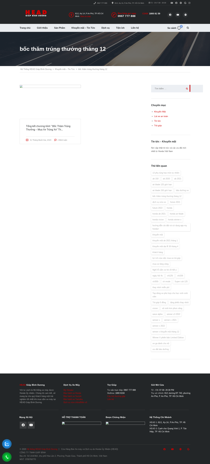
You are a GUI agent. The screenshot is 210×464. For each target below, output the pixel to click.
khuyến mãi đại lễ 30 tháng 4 (165, 246)
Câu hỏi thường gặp (116, 396)
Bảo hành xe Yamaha (73, 399)
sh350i (155, 281)
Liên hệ (135, 27)
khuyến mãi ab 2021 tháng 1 (165, 240)
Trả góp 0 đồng (159, 302)
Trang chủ (25, 27)
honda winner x (174, 219)
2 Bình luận (62, 140)
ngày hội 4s (158, 275)
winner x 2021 (170, 320)
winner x (156, 320)
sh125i (170, 275)
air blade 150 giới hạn (162, 190)
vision (155, 308)
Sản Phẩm (59, 27)
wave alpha (157, 314)
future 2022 (157, 208)
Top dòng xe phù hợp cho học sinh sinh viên (170, 295)
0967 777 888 (102, 3)
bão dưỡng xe (182, 190)
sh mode (166, 281)
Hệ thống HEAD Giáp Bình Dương (42, 449)
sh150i (180, 275)
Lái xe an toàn (161, 116)
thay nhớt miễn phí (161, 287)
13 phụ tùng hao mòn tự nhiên (166, 173)
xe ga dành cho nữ (161, 343)
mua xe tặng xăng (160, 264)
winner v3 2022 (173, 314)
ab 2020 (166, 179)
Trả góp (158, 125)
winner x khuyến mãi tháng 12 (166, 332)
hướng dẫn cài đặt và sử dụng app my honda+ (170, 227)
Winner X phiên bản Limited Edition (168, 337)
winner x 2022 (159, 326)
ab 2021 (177, 179)
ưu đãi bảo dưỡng (161, 349)
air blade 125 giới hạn (162, 184)
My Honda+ (68, 390)
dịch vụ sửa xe (159, 202)
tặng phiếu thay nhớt (179, 302)
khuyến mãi (158, 235)
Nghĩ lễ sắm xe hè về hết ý (165, 270)
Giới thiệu (42, 27)
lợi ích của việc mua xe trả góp (166, 258)
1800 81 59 (154, 13)
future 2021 (175, 202)
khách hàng (158, 252)
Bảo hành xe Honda (72, 393)
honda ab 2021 (159, 214)
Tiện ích (120, 27)
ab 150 (155, 179)
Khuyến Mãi (160, 111)
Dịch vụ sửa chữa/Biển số (75, 402)
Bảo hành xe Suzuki (72, 396)
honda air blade (176, 214)
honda (169, 208)
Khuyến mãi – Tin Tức (83, 27)
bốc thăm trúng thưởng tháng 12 (167, 196)
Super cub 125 (181, 281)
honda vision (158, 219)
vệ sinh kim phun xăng (172, 308)
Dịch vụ (105, 27)
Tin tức (157, 121)
